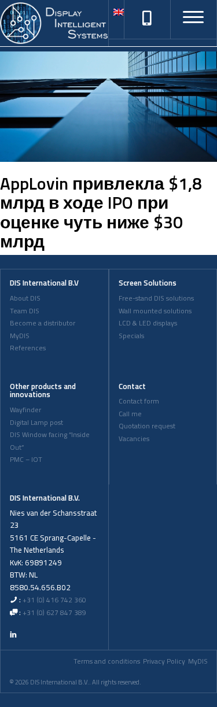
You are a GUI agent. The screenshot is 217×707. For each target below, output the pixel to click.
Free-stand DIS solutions (156, 298)
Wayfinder (25, 410)
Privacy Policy (164, 661)
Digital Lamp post (36, 422)
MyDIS (20, 336)
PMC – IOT (26, 459)
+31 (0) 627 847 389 (54, 613)
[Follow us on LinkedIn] (13, 634)
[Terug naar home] (54, 23)
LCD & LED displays (148, 323)
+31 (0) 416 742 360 (54, 600)
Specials (131, 336)
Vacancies (134, 439)
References (28, 348)
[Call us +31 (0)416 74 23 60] (147, 19)
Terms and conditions (106, 661)
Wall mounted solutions (155, 311)
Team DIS (24, 311)
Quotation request (147, 426)
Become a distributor (42, 323)
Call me (130, 414)
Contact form (139, 401)
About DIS (25, 298)
